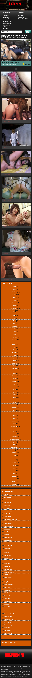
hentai (15, 421)
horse (15, 452)
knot (15, 405)
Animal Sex (6, 19)
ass (15, 315)
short (15, 321)
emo (15, 473)
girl (15, 311)
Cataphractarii (7, 23)
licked (15, 302)
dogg (15, 349)
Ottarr (5, 543)
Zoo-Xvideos (7, 540)
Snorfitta (6, 590)
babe (15, 300)
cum (16, 431)
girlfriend (15, 292)
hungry (15, 436)
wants (15, 402)
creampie (15, 426)
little (15, 389)
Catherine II (6, 17)
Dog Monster (7, 569)
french (15, 476)
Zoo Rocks (6, 12)
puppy (15, 386)
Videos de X (7, 548)
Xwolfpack (21, 15)
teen (16, 297)
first (15, 366)
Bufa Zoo (6, 587)
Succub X (6, 607)
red (15, 460)
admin (15, 286)
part (15, 347)
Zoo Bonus (6, 25)
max (15, 415)
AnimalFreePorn (8, 636)
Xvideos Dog (7, 625)
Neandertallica (7, 584)
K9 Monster (6, 577)
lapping (6, 64)
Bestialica (6, 627)
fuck (16, 410)
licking (15, 384)
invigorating (15, 447)
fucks (16, 465)
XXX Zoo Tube (7, 619)
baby (15, 331)
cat (15, 444)
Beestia (5, 28)
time (15, 468)
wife (15, 329)
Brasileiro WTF (7, 633)
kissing (15, 479)
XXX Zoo (6, 593)
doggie (15, 339)
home (16, 470)
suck (15, 294)
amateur (15, 308)
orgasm (15, 363)
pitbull (15, 481)
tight (15, 395)
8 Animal (6, 595)
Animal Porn (7, 14)
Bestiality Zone (8, 572)
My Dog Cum (7, 622)
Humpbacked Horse (9, 613)
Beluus (5, 611)
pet (15, 442)
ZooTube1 (6, 598)
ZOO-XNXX (21, 12)
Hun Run (6, 566)
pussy (14, 64)
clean (16, 397)
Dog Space (6, 582)
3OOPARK (6, 575)
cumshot (16, 433)
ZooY (4, 26)
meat (15, 455)
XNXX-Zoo (6, 601)
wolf (15, 423)
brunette (15, 368)
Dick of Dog (7, 563)
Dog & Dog (6, 555)
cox (16, 355)
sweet (15, 334)
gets (15, 373)
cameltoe (15, 326)
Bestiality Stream (8, 545)
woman (15, 484)
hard (15, 305)
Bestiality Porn (7, 537)
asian (16, 360)
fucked (15, 376)
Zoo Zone (6, 15)
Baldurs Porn (7, 616)
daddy (15, 344)
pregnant (15, 358)
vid (15, 323)
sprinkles (15, 337)
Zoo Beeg (6, 604)
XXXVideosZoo (7, 22)
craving (15, 352)
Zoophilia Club (7, 558)
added (15, 289)
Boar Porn (6, 561)
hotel (15, 378)
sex (15, 450)
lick (15, 318)
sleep (15, 418)
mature (15, 407)
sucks (15, 462)
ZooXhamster (22, 14)
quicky (16, 392)
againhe (11, 64)
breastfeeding (15, 439)
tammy (16, 413)
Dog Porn (20, 7)
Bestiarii (5, 552)
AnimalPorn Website (24, 19)
